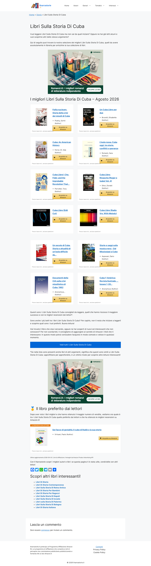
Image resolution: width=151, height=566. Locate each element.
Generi (85, 6)
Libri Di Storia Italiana (46, 507)
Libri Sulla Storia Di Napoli (48, 496)
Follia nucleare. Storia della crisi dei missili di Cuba (61, 112)
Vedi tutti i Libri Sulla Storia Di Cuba (75, 345)
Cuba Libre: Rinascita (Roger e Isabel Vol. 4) (108, 177)
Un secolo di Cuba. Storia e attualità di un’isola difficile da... (62, 250)
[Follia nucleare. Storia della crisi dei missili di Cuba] (41, 117)
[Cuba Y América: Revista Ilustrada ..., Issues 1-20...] (88, 285)
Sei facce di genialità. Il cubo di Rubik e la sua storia (76, 430)
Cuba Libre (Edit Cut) (60, 212)
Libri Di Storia (42, 482)
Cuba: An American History (62, 144)
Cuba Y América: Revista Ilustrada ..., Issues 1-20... (109, 281)
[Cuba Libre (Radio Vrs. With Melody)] (88, 217)
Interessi (112, 6)
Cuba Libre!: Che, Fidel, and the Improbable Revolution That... (61, 179)
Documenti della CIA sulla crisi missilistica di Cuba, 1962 (60, 282)
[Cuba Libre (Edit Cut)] (41, 217)
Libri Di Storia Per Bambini (48, 490)
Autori (76, 6)
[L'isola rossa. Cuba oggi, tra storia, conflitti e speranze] (88, 149)
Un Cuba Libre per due (108, 111)
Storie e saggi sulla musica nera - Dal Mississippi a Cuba (109, 248)
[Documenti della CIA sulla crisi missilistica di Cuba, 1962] (41, 285)
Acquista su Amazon (63, 128)
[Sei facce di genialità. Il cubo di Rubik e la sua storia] (41, 437)
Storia (39, 15)
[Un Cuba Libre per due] (88, 117)
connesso (45, 530)
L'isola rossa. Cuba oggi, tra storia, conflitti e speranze (109, 145)
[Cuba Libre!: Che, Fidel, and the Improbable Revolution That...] (41, 182)
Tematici (98, 6)
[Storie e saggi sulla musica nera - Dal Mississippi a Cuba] (88, 253)
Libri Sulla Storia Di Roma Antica (51, 488)
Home (66, 6)
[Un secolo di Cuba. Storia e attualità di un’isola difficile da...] (41, 253)
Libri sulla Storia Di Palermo (48, 502)
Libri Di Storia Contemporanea (50, 485)
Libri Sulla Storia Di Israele (48, 499)
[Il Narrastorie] (41, 5)
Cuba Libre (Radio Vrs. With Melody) (108, 212)
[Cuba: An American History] (41, 149)
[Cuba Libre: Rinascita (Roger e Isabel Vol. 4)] (88, 182)
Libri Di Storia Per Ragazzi (48, 493)
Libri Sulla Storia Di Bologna (48, 504)
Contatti (99, 547)
